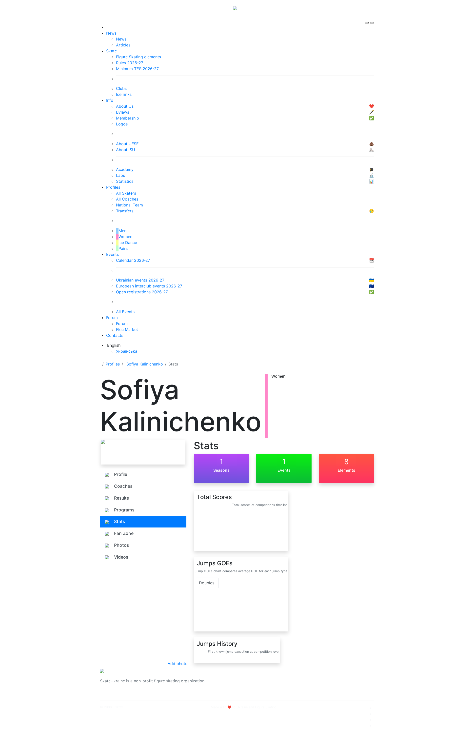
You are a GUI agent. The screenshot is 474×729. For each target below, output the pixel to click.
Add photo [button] (178, 663)
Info (109, 100)
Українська (126, 351)
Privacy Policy (324, 683)
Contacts (114, 335)
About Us (320, 677)
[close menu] (372, 18)
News (111, 33)
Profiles (113, 187)
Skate (111, 50)
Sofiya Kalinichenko (144, 364)
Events (112, 254)
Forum (112, 317)
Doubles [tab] (206, 582)
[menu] (367, 18)
